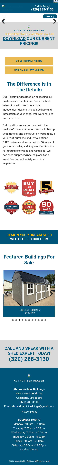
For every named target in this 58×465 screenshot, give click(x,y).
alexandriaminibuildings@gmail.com (33, 406)
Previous (4, 21)
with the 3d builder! (29, 237)
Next (54, 21)
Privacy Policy (29, 412)
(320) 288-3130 (42, 9)
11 (45, 320)
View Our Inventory (29, 61)
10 (42, 320)
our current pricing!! (29, 41)
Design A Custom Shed (29, 70)
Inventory (49, 16)
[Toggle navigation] (4, 16)
